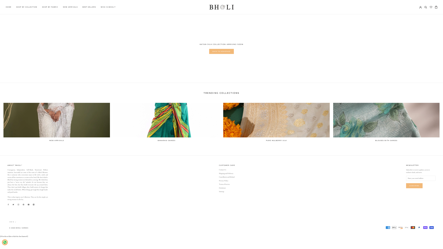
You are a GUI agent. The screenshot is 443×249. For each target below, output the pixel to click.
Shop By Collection (26, 7)
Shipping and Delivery (226, 173)
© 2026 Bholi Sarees (18, 228)
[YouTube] (28, 204)
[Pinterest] (23, 204)
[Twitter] (13, 204)
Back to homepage (221, 51)
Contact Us (222, 170)
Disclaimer (222, 188)
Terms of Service (224, 184)
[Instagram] (18, 204)
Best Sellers (89, 7)
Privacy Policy (223, 181)
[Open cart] (436, 7)
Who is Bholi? (108, 7)
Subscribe (414, 186)
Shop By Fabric (50, 7)
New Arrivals (70, 7)
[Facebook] (8, 204)
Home (8, 7)
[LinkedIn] (33, 204)
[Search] (426, 7)
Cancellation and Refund (227, 177)
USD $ (11, 222)
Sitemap (221, 192)
